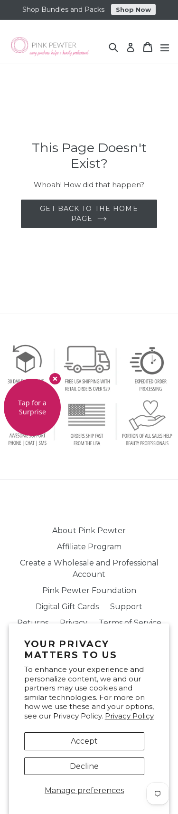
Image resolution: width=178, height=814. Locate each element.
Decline (84, 766)
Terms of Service (130, 622)
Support (126, 606)
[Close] (55, 378)
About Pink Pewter (89, 530)
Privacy (73, 622)
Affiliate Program (89, 546)
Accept (84, 741)
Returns (32, 622)
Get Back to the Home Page (89, 213)
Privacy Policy (129, 715)
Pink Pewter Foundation (89, 590)
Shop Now (133, 9)
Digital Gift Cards (67, 606)
